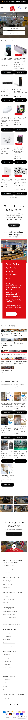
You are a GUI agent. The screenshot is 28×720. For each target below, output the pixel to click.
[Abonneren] (23, 699)
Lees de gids (14, 225)
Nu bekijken (11, 314)
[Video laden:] (14, 546)
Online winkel (14, 28)
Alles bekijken (14, 197)
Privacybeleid (6, 679)
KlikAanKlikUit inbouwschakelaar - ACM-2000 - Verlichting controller (7, 149)
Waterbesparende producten (20, 363)
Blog (4, 689)
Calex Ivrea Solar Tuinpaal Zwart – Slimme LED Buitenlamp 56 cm (20, 92)
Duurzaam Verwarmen (9, 642)
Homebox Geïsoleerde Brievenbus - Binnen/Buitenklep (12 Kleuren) (20, 60)
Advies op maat (6, 334)
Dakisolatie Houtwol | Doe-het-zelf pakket (19, 403)
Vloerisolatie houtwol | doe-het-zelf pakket (7, 427)
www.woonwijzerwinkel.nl (10, 611)
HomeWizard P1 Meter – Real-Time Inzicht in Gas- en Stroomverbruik (7, 59)
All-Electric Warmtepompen (7, 344)
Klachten (5, 683)
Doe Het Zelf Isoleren (18, 334)
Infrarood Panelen (7, 636)
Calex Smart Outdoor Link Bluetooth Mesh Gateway (6, 181)
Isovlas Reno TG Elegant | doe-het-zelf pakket (7, 476)
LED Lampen (5, 355)
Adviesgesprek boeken (14, 533)
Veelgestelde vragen (8, 667)
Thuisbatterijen (7, 633)
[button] (2, 8)
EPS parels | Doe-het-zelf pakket (6, 452)
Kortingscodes (7, 661)
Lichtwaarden (6, 664)
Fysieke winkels (14, 33)
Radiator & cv (18, 355)
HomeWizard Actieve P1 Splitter (7, 90)
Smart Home (18, 343)
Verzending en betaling (9, 658)
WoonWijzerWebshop (13, 717)
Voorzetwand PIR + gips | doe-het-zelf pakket (7, 403)
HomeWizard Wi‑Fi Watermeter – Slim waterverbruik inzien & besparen (7, 119)
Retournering (6, 654)
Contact (5, 686)
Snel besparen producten (6, 363)
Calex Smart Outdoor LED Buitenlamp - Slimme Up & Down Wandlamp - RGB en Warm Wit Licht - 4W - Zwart (19, 150)
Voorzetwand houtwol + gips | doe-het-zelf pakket (20, 428)
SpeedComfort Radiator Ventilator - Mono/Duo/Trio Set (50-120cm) (20, 181)
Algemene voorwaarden (9, 676)
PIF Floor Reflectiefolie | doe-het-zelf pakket (20, 452)
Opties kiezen (20, 72)
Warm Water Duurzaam (9, 646)
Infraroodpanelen (7, 371)
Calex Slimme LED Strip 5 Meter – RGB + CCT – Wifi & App (20, 119)
